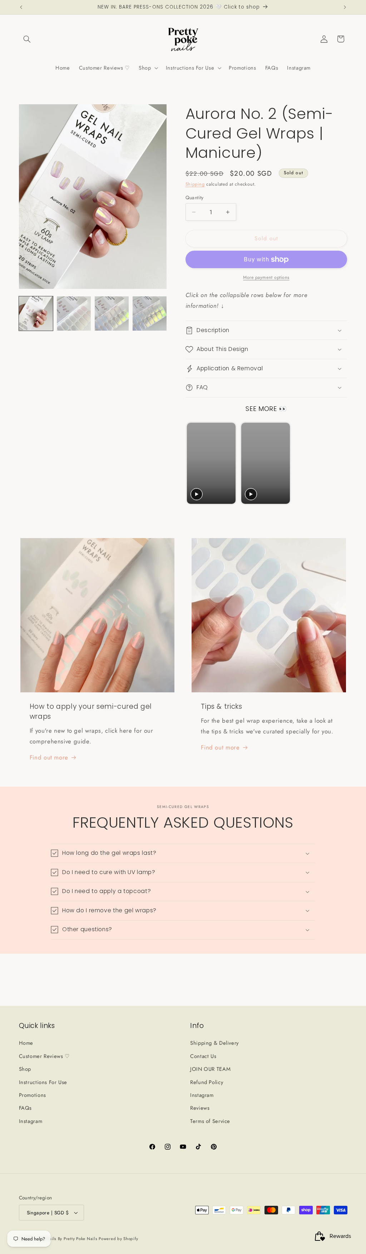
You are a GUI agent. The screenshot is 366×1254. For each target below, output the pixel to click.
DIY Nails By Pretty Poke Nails (68, 1239)
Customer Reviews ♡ (44, 1056)
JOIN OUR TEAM (210, 1069)
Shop (25, 1069)
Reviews (199, 1108)
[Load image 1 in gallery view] (36, 313)
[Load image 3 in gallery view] (112, 313)
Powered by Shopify (118, 1239)
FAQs (25, 1108)
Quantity (195, 197)
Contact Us (203, 1056)
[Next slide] (338, 463)
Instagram (31, 1121)
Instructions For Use (43, 1082)
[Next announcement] (345, 7)
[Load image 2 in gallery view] (74, 313)
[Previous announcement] (21, 7)
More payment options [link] (266, 277)
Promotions (32, 1095)
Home (26, 1043)
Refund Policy (206, 1082)
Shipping (195, 184)
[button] (27, 39)
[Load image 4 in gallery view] (150, 313)
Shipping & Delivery (214, 1043)
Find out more (49, 757)
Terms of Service (210, 1121)
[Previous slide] (193, 463)
